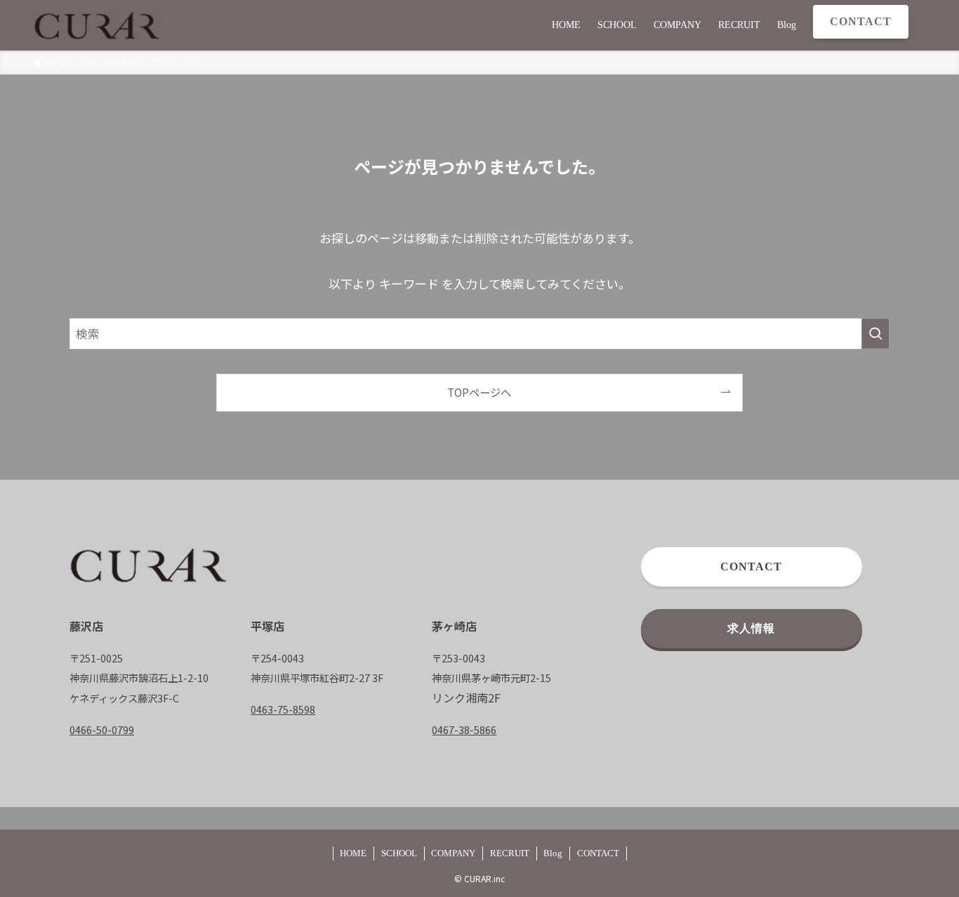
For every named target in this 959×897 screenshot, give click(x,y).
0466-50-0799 (102, 729)
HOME (353, 853)
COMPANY (453, 853)
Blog (552, 853)
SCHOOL (399, 853)
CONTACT (598, 853)
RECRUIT (509, 853)
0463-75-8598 (283, 709)
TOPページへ (479, 392)
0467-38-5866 (464, 729)
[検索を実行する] (875, 333)
